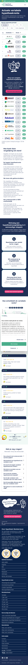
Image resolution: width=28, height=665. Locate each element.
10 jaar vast (5, 602)
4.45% (18, 134)
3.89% (18, 114)
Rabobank (4, 571)
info (24, 37)
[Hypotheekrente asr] (9, 38)
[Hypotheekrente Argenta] (9, 131)
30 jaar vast (5, 606)
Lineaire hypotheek (7, 587)
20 (3, 28)
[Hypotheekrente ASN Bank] (9, 56)
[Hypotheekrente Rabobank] (9, 118)
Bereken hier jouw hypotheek (12, 516)
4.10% (18, 122)
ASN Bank (4, 574)
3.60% (18, 46)
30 (7, 28)
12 (2, 122)
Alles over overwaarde (8, 630)
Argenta (4, 564)
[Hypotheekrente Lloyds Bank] (9, 43)
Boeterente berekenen (8, 622)
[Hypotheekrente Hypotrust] (9, 123)
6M (12, 307)
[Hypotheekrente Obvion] (9, 52)
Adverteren (5, 645)
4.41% (18, 130)
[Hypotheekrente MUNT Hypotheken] (9, 47)
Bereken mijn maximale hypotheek (14, 291)
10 (17, 25)
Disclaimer (4, 662)
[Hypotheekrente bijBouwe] (9, 114)
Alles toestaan (14, 344)
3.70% (18, 102)
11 (2, 118)
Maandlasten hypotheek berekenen (11, 620)
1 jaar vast (4, 597)
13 (2, 126)
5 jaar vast (4, 599)
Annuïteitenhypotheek (7, 585)
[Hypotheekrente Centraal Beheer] (9, 106)
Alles (22, 307)
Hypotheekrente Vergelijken (10, 523)
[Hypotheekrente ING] (9, 139)
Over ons (4, 641)
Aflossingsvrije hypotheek (9, 582)
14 (2, 130)
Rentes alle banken (7, 576)
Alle (12, 28)
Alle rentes (4, 609)
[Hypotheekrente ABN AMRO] (9, 103)
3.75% (18, 110)
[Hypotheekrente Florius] (9, 110)
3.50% (18, 42)
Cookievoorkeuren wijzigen (15, 660)
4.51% (18, 138)
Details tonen (20, 339)
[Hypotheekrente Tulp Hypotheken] (9, 134)
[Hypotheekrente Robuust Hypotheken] (9, 99)
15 (20, 25)
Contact (4, 638)
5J (16, 307)
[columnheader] (9, 32)
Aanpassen (13, 348)
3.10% (18, 37)
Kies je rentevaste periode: (9, 22)
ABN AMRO (5, 562)
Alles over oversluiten (7, 632)
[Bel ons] (25, 1)
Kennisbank (5, 648)
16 (2, 138)
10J (18, 307)
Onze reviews (5, 643)
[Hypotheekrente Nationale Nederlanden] (9, 127)
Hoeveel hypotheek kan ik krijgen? (11, 617)
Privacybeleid (5, 660)
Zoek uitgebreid (19, 28)
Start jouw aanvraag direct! (14, 91)
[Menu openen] (25, 4)
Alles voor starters (7, 627)
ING (3, 567)
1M (9, 307)
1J (14, 307)
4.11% (17, 126)
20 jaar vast (5, 604)
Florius (3, 569)
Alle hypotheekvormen (8, 589)
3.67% (18, 51)
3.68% (18, 56)
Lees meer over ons (7, 547)
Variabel (5, 25)
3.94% (18, 118)
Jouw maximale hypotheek (9, 615)
